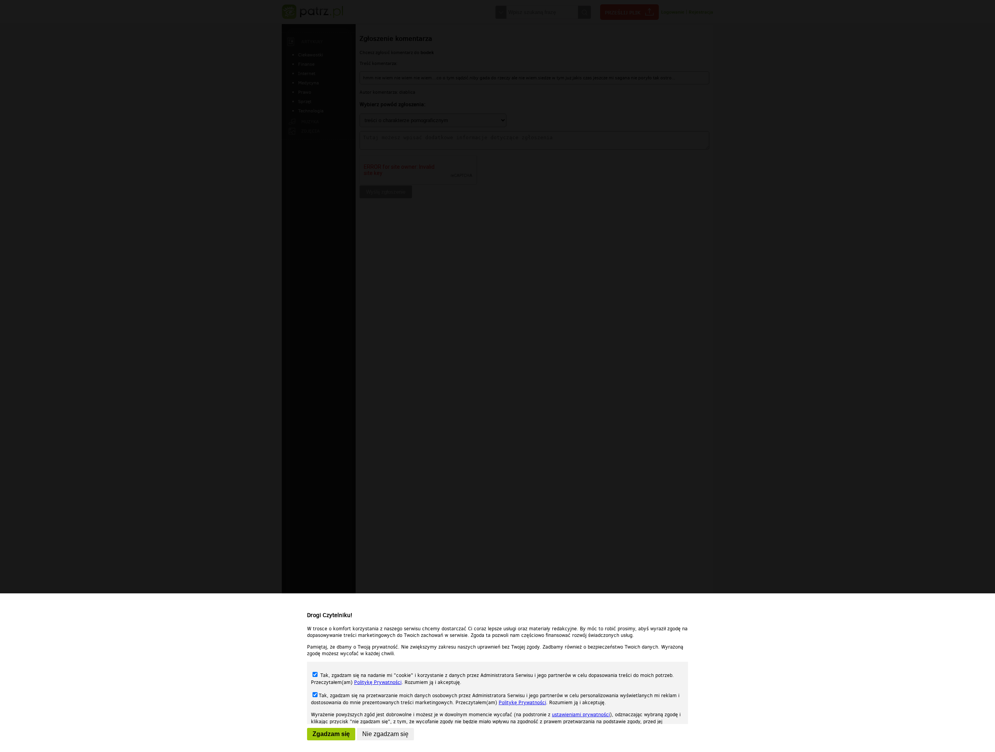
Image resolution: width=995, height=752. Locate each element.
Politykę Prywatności (377, 682)
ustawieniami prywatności (581, 714)
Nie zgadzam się (385, 734)
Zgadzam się (331, 734)
